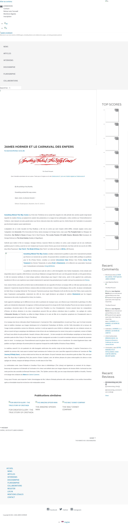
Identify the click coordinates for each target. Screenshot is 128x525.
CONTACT (11, 497)
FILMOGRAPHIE (13, 483)
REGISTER (11, 488)
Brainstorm (61, 263)
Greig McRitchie (50, 266)
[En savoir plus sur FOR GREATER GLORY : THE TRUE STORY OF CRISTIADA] (21, 405)
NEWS (9, 471)
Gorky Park (87, 260)
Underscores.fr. (56, 176)
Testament (27, 263)
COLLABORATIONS (14, 485)
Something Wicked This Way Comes (36, 254)
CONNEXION (8, 6)
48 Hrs (63, 249)
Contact (6, 8)
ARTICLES (11, 474)
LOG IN (10, 491)
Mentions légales (9, 14)
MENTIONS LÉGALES (15, 494)
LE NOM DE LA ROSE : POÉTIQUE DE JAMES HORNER (113, 277)
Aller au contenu (6, 1)
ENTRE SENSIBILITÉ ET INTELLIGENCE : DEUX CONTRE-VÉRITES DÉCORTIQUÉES (113, 352)
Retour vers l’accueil (10, 11)
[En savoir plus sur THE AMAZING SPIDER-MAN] (46, 402)
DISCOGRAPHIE (13, 480)
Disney (19, 218)
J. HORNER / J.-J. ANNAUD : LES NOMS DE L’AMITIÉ (112, 323)
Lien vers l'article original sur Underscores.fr (73, 176)
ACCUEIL (10, 468)
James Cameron (34, 374)
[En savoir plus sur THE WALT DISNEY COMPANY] (73, 402)
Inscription (7, 16)
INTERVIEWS (12, 477)
